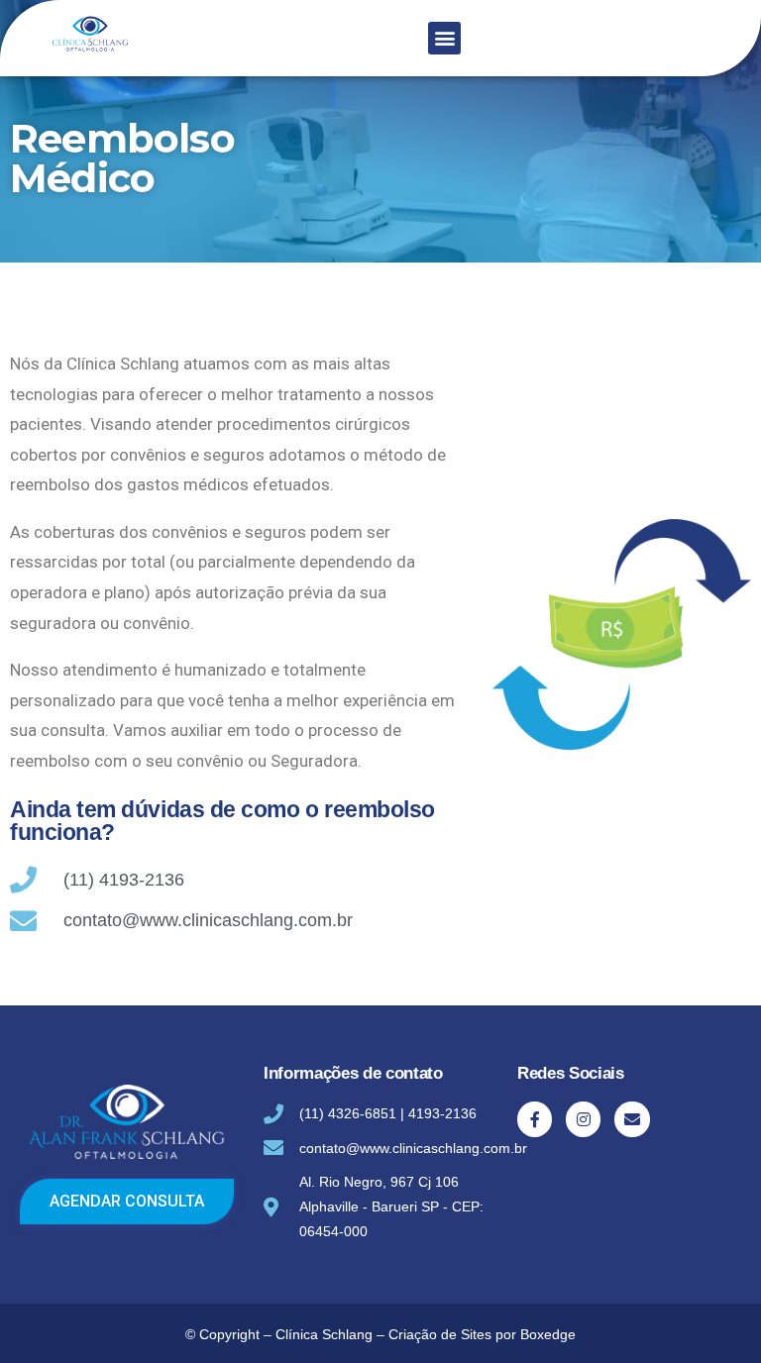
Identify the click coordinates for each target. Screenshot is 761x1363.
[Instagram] (583, 1118)
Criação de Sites (439, 1334)
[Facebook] (534, 1118)
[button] (444, 38)
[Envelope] (631, 1118)
